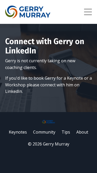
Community (44, 132)
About (82, 132)
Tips (66, 132)
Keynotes (18, 132)
